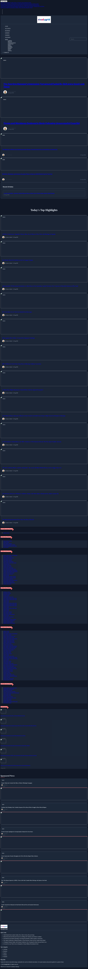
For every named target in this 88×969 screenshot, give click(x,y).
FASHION (7, 35)
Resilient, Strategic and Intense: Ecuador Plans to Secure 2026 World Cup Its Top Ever (27, 174)
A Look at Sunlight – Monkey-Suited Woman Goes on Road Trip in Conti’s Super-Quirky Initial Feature (29, 193)
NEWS (9, 45)
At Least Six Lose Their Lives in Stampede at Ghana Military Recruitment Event (20, 944)
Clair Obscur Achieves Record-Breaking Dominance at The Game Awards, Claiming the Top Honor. (22, 6)
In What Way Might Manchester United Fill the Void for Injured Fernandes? (22, 390)
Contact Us (6, 52)
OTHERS (10, 46)
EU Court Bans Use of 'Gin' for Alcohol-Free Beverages (17, 312)
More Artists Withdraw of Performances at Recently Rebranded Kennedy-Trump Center (20, 3)
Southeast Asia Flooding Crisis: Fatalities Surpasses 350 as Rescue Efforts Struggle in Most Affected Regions (18, 725)
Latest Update (4, 1)
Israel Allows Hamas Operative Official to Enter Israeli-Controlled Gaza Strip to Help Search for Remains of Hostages (33, 415)
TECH (9, 49)
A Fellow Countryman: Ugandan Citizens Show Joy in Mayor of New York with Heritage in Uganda (28, 234)
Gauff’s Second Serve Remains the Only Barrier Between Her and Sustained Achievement (15, 765)
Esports (5, 953)
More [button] (6, 39)
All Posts (5, 949)
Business (5, 951)
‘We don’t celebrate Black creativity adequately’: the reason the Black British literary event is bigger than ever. (32, 467)
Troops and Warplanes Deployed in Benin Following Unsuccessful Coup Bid (41, 123)
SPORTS (10, 48)
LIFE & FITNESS (12, 42)
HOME (6, 26)
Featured (5, 956)
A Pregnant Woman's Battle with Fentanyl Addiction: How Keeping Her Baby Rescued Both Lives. (25, 942)
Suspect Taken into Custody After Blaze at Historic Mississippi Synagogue (13, 715)
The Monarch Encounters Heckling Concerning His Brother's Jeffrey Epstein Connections (22, 938)
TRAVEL (10, 50)
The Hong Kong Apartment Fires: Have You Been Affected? (18, 519)
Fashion (5, 954)
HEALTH (10, 41)
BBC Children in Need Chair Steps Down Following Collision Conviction (21, 364)
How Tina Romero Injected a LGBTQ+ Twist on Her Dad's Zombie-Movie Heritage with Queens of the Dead (19, 755)
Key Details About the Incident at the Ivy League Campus (17, 260)
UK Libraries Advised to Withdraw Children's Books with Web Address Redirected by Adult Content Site (30, 493)
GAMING (10, 40)
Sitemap (17, 966)
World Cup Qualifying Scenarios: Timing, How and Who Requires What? (17, 7)
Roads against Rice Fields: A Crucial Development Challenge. (18, 338)
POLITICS (10, 47)
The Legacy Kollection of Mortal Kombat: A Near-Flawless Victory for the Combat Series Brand (24, 940)
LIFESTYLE (10, 43)
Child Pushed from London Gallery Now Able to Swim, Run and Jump (18, 935)
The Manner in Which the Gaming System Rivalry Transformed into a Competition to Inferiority (29, 149)
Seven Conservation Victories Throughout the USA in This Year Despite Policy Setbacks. (15, 745)
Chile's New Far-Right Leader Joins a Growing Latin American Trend (16, 2)
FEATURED (7, 37)
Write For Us (3, 966)
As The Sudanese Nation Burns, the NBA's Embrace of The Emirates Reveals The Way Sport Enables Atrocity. (31, 441)
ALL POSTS (8, 28)
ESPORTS (7, 32)
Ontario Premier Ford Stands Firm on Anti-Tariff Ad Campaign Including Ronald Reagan (20, 5)
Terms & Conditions (10, 966)
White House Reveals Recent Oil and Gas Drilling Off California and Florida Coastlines (22, 936)
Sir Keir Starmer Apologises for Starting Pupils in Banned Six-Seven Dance (13, 735)
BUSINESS (7, 30)
